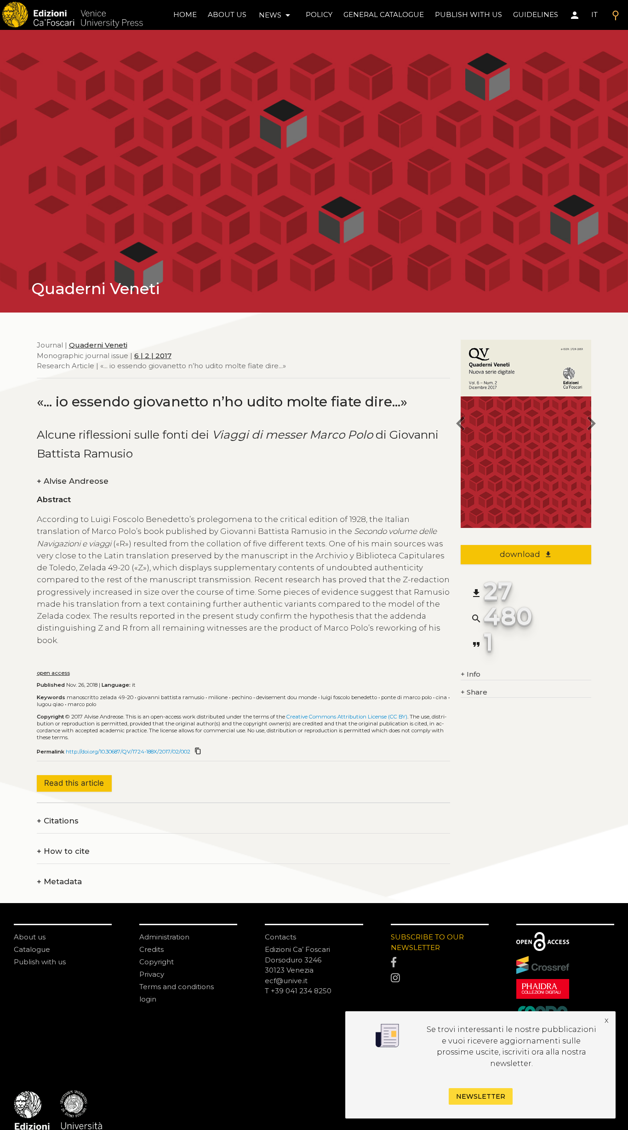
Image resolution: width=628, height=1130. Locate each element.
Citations (58, 821)
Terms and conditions (176, 986)
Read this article (74, 783)
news (276, 15)
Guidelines (535, 14)
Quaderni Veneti (98, 345)
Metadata (59, 881)
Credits (151, 949)
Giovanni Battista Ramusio (170, 697)
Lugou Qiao (50, 704)
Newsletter (480, 1096)
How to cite (63, 851)
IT (594, 14)
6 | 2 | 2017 (152, 355)
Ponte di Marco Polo (406, 697)
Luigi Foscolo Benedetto (349, 697)
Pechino (242, 697)
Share (474, 692)
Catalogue (32, 949)
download (526, 554)
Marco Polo (82, 704)
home (185, 14)
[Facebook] (440, 963)
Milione (218, 697)
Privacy (151, 974)
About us (227, 14)
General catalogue (383, 14)
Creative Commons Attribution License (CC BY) (346, 716)
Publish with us (468, 14)
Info (470, 674)
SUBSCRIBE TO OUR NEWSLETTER (427, 942)
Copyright (156, 961)
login (147, 999)
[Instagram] (440, 978)
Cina (441, 697)
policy (319, 14)
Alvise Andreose (72, 481)
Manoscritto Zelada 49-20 (100, 697)
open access (53, 673)
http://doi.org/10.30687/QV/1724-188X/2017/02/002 (128, 751)
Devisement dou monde (286, 697)
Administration (164, 937)
